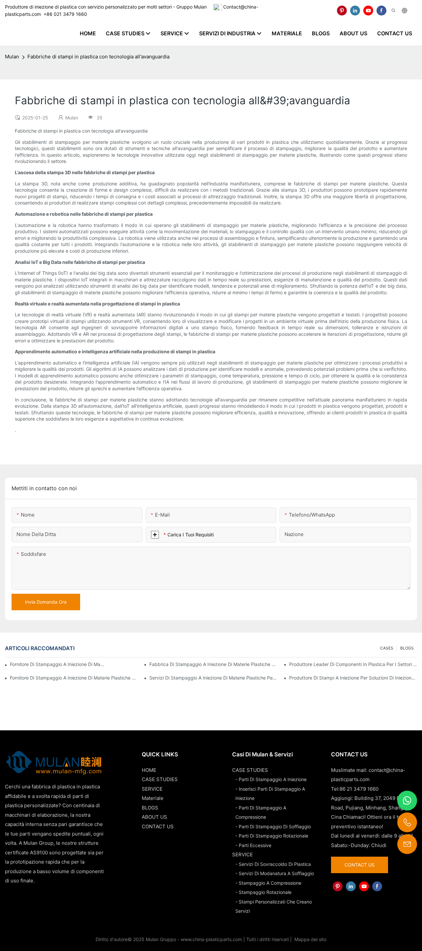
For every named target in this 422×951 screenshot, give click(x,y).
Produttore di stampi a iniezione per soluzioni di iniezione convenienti (353, 678)
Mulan (12, 56)
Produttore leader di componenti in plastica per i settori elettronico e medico (353, 664)
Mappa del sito (309, 939)
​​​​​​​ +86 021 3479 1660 (64, 14)
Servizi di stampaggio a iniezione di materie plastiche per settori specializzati (213, 678)
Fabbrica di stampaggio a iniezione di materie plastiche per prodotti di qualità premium (213, 664)
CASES (386, 648)
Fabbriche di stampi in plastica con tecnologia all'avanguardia (98, 56)
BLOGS (407, 648)
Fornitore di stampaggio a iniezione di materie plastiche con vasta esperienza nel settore (57, 664)
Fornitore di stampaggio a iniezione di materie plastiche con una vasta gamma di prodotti (74, 678)
